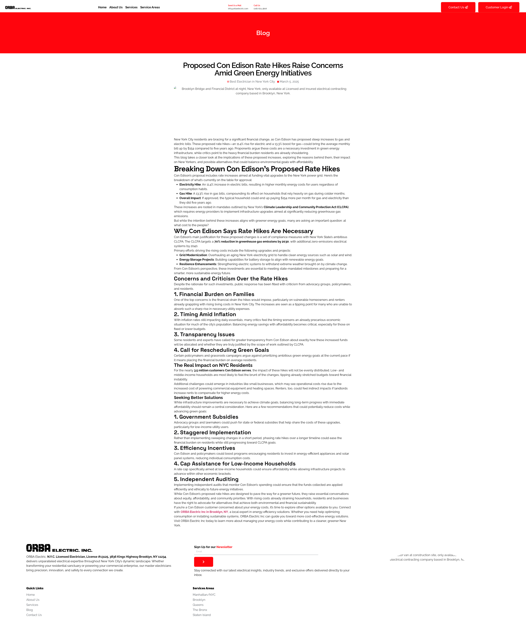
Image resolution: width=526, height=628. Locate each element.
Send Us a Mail (234, 5)
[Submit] (203, 562)
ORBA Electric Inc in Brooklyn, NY (204, 512)
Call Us (257, 5)
